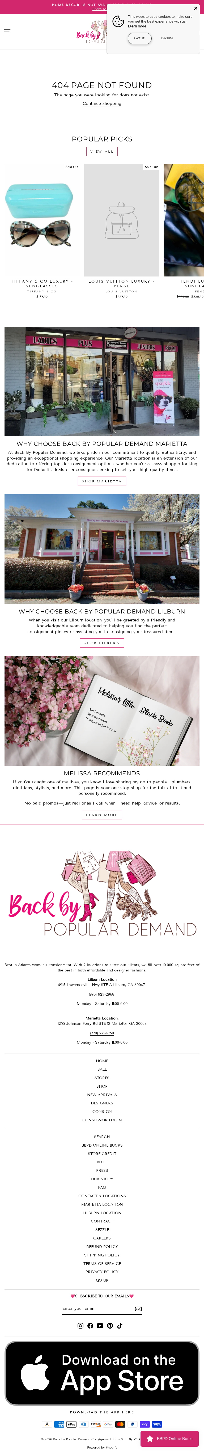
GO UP (102, 1280)
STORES (102, 1078)
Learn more (137, 26)
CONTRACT (102, 1221)
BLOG (102, 1162)
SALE (102, 1069)
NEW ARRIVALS (102, 1095)
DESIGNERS (102, 1103)
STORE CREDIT (102, 1154)
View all (102, 151)
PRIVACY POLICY (102, 1272)
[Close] (195, 8)
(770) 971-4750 (102, 1033)
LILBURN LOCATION (102, 1213)
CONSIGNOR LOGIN (102, 1120)
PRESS (102, 1170)
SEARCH (102, 1137)
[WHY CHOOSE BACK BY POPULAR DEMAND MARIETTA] (102, 381)
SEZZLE (102, 1230)
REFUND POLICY (102, 1246)
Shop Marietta (102, 481)
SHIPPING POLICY (102, 1255)
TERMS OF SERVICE (102, 1263)
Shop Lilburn (102, 643)
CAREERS (102, 1238)
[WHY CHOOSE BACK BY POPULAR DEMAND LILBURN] (102, 549)
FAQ (102, 1187)
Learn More (102, 815)
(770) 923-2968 (102, 994)
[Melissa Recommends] (102, 711)
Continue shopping (102, 103)
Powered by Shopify (102, 1447)
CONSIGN (102, 1111)
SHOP (102, 1086)
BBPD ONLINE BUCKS (102, 1145)
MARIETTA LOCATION (102, 1204)
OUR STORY (102, 1179)
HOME (102, 1061)
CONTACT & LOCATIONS (102, 1196)
